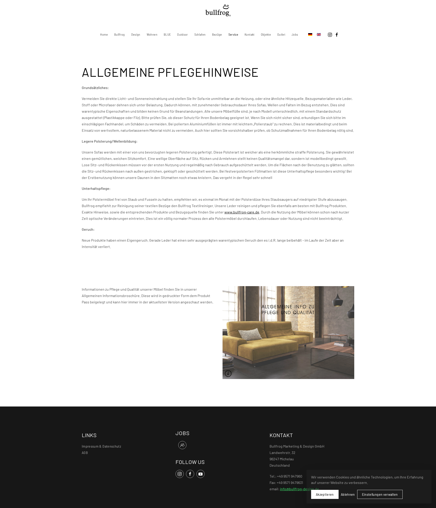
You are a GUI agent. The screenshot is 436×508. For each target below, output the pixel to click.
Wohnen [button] (152, 34)
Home (104, 34)
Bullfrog (119, 34)
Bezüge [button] (217, 34)
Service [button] (233, 34)
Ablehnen (348, 494)
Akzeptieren (325, 494)
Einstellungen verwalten (380, 494)
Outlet (281, 34)
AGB (85, 452)
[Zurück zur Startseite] (218, 10)
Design (135, 34)
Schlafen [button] (200, 34)
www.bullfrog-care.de (241, 212)
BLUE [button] (167, 34)
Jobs (295, 34)
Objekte (266, 34)
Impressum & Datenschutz (101, 446)
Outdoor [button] (182, 34)
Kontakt (249, 34)
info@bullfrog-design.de (299, 489)
